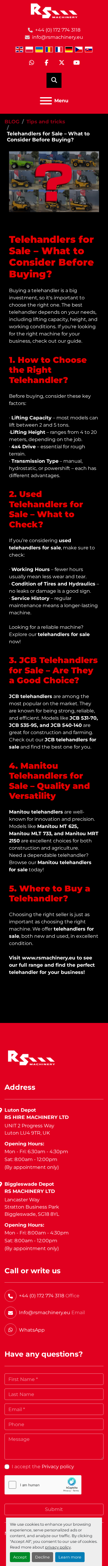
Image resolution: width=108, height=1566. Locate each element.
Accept (20, 1557)
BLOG (12, 122)
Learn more (69, 1557)
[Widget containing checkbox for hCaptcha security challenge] (43, 1485)
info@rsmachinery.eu (57, 37)
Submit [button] (54, 1509)
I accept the (43, 1466)
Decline (42, 1557)
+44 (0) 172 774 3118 (57, 30)
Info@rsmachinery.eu (44, 1312)
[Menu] (46, 100)
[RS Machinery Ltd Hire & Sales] (31, 1057)
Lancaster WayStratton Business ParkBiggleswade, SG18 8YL (31, 1207)
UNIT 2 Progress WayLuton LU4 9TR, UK (29, 1129)
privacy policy (58, 1547)
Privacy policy (58, 1466)
